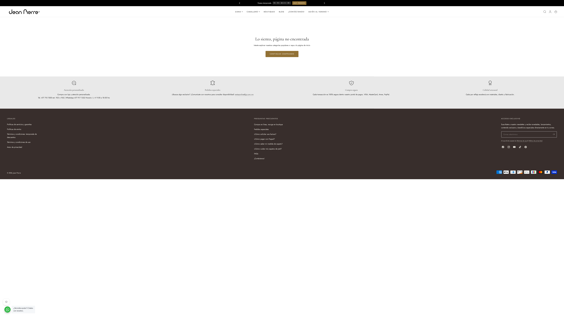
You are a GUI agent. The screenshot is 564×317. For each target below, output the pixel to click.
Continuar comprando (282, 54)
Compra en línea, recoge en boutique (268, 124)
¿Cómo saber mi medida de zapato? (268, 144)
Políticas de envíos (14, 129)
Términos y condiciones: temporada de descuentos (22, 136)
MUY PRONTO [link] (299, 3)
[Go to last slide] (239, 3)
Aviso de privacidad (14, 147)
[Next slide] (324, 3)
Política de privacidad (535, 141)
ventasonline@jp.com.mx (244, 94)
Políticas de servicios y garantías (19, 124)
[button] (544, 11)
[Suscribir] (553, 134)
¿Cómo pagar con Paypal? (264, 139)
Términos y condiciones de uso (19, 142)
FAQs (256, 153)
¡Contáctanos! (259, 158)
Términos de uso (522, 141)
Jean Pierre (17, 173)
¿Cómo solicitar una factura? (265, 134)
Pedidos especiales (261, 129)
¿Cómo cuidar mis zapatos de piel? (268, 148)
